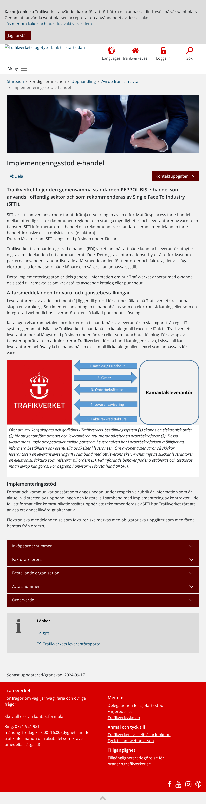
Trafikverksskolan (124, 717)
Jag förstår (17, 35)
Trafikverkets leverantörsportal (72, 644)
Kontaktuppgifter (172, 176)
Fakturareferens (27, 559)
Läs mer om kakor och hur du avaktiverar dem (48, 23)
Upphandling (83, 81)
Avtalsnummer (26, 586)
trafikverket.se (135, 58)
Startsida (15, 81)
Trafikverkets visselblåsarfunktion (139, 734)
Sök (189, 58)
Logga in (163, 58)
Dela (18, 176)
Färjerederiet (120, 711)
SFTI (46, 633)
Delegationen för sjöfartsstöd (135, 705)
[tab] (103, 546)
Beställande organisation (35, 573)
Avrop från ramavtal (120, 81)
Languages (111, 58)
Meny (13, 68)
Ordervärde (23, 600)
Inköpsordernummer (32, 546)
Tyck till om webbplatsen (131, 740)
